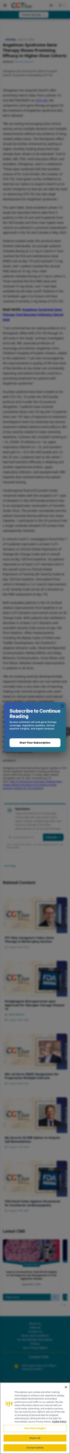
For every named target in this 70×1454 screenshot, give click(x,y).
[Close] (66, 1387)
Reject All (35, 1438)
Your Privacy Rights (35, 1428)
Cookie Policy (59, 1421)
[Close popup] (62, 706)
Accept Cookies (35, 1447)
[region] (35, 1418)
